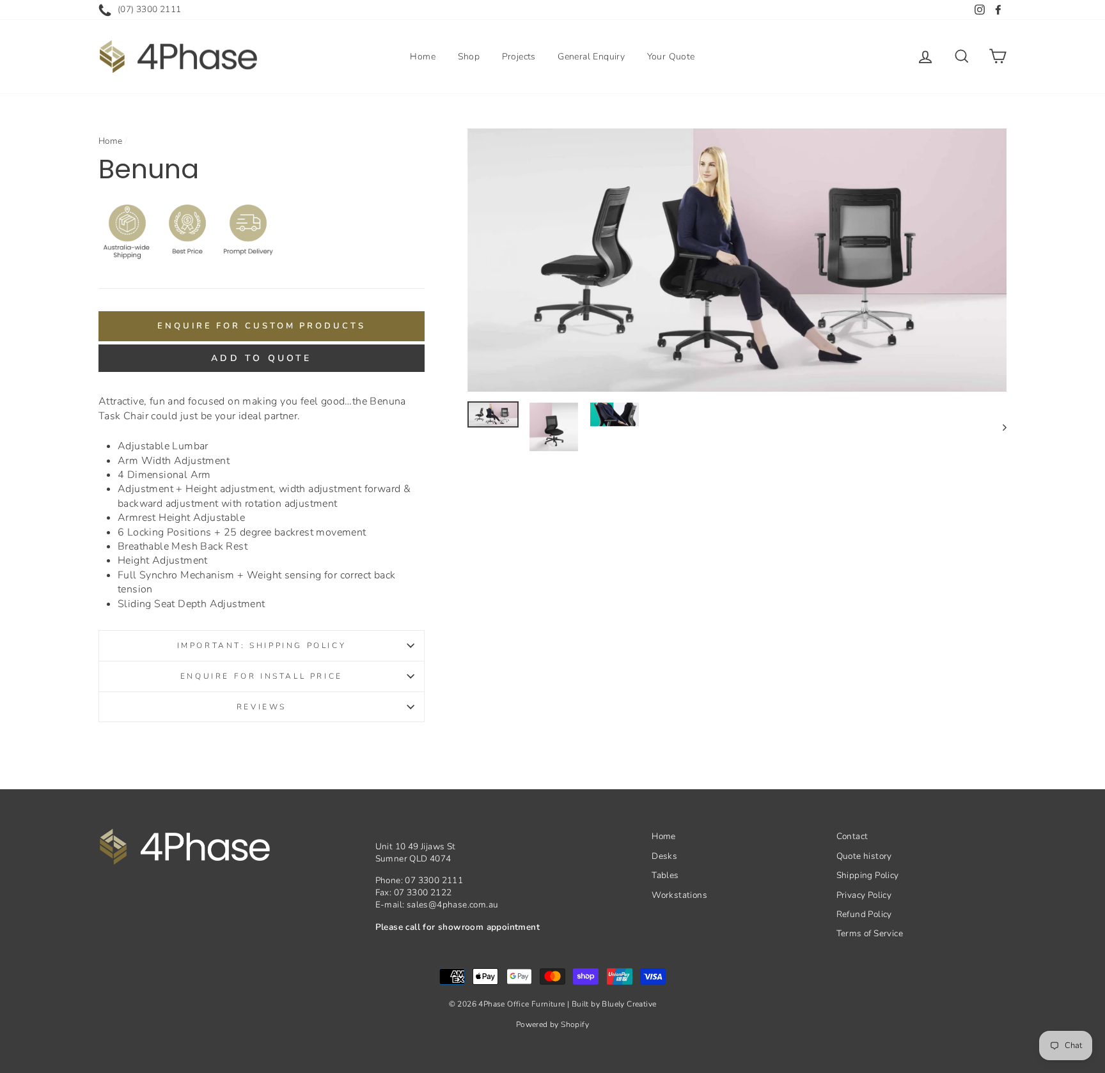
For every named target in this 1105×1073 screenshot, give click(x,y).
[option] (737, 260)
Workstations (679, 895)
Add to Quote (261, 358)
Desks (664, 856)
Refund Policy (864, 914)
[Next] (999, 426)
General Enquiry (591, 56)
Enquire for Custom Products (261, 326)
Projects (519, 56)
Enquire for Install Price (261, 676)
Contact (852, 836)
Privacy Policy (864, 895)
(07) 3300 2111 (150, 9)
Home (422, 56)
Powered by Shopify (552, 1024)
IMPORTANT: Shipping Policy (262, 645)
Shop (469, 56)
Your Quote (671, 56)
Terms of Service (869, 933)
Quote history (864, 856)
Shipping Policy (867, 875)
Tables (665, 875)
